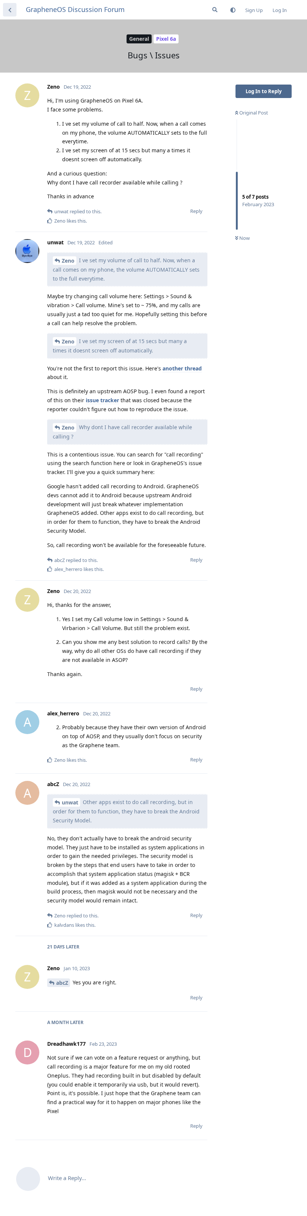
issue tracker (102, 400)
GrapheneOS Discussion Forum (75, 9)
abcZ (62, 982)
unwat (70, 802)
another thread (182, 368)
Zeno (68, 260)
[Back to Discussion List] (9, 9)
